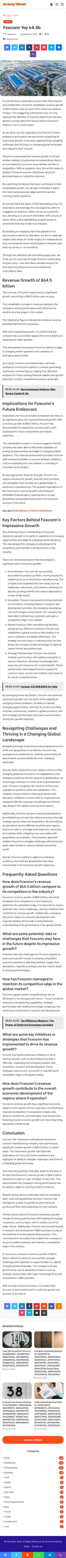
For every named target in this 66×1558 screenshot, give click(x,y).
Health (7, 1482)
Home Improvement (14, 1502)
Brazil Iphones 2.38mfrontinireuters (32, 510)
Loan (6, 1526)
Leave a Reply (33, 1439)
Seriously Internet (53, 1541)
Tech (6, 1477)
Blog (6, 1507)
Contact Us (37, 1546)
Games (7, 1487)
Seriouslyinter (11, 1467)
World (15, 15)
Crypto (7, 1516)
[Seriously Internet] (14, 4)
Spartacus (11, 34)
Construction (10, 1521)
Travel (7, 1511)
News (7, 1497)
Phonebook (9, 1463)
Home (8, 15)
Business (8, 1472)
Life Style (9, 1492)
